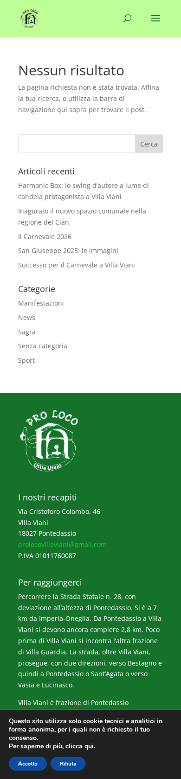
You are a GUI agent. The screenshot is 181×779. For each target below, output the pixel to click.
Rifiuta (68, 763)
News (26, 317)
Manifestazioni (41, 303)
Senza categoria (42, 345)
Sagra (27, 331)
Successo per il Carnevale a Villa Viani (76, 264)
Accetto (28, 763)
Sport (26, 360)
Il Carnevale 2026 (44, 236)
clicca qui (79, 746)
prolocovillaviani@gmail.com (62, 544)
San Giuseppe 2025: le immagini (68, 250)
